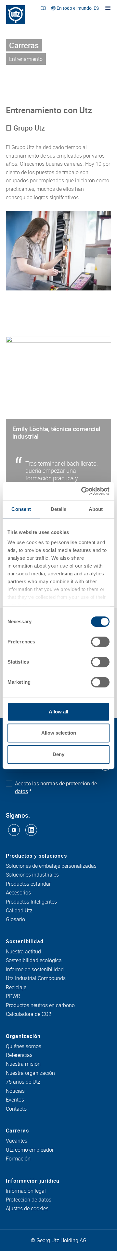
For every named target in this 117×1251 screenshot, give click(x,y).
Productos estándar (28, 884)
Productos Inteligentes (31, 902)
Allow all (58, 711)
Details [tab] (59, 509)
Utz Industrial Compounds (36, 978)
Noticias (15, 1091)
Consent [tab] (21, 509)
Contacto (16, 1109)
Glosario (15, 919)
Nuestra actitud (23, 952)
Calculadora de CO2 (28, 1014)
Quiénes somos (23, 1046)
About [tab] (96, 509)
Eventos (15, 1100)
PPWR (13, 996)
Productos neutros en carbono (40, 1005)
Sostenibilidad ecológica (34, 960)
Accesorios (18, 893)
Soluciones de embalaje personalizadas (51, 866)
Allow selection (58, 733)
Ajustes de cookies (27, 1209)
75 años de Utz (23, 1082)
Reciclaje (16, 988)
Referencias (19, 1055)
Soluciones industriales (32, 875)
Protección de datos (28, 1200)
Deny (58, 754)
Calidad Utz (19, 911)
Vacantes (16, 1141)
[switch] (100, 642)
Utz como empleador (30, 1150)
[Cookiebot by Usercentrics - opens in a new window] (83, 491)
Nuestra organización (30, 1073)
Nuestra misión (23, 1064)
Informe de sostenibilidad (35, 970)
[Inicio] (15, 14)
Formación (18, 1159)
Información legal (26, 1191)
